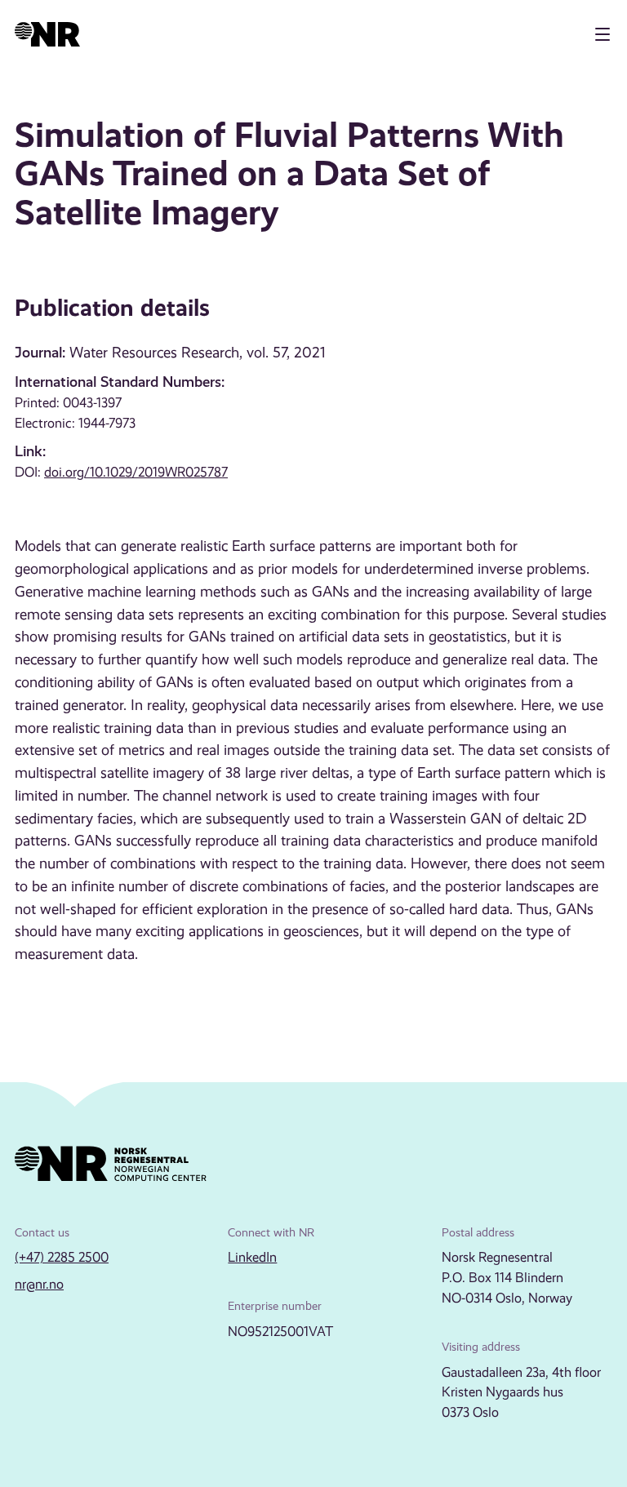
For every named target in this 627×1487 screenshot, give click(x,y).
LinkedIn (252, 1257)
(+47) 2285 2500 (62, 1257)
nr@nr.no (39, 1284)
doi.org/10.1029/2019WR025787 (136, 472)
